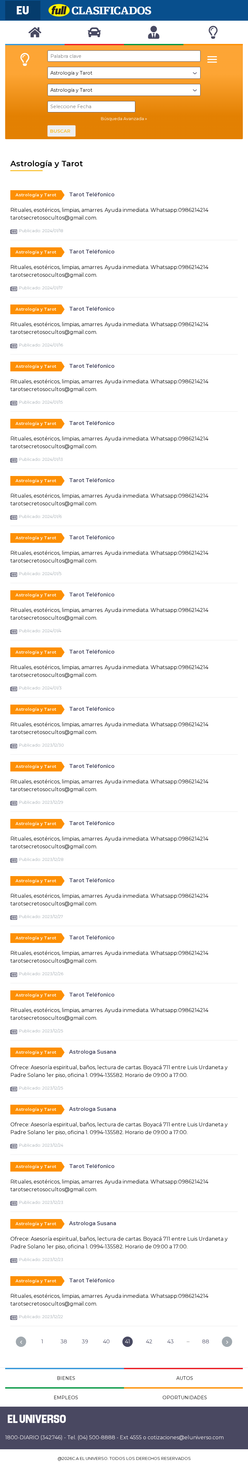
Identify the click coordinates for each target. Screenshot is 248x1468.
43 (170, 1342)
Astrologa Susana (92, 1052)
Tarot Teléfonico (92, 194)
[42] (227, 1342)
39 (85, 1342)
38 (63, 1342)
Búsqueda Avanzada (122, 118)
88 (205, 1342)
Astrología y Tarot (36, 194)
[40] (21, 1342)
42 (149, 1342)
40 (106, 1342)
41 (127, 1342)
